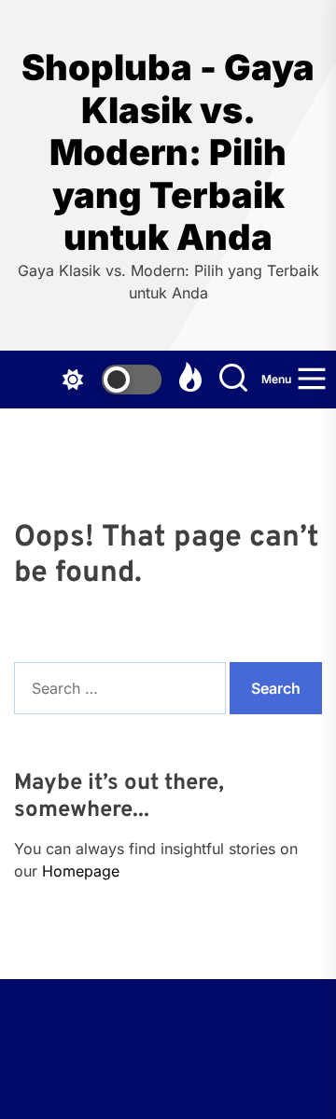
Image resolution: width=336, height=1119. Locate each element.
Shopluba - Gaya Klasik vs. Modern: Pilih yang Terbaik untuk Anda (168, 152)
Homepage (80, 871)
